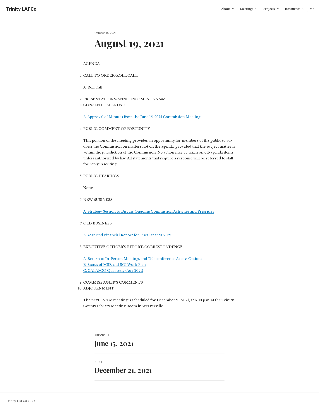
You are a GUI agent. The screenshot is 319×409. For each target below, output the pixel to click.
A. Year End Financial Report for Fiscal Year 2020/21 (128, 235)
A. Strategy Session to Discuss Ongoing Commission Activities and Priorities (148, 211)
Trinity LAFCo (21, 9)
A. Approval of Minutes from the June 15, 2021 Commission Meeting (141, 117)
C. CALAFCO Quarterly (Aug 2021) (113, 271)
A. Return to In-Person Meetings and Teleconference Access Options (142, 259)
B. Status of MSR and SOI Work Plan (114, 265)
